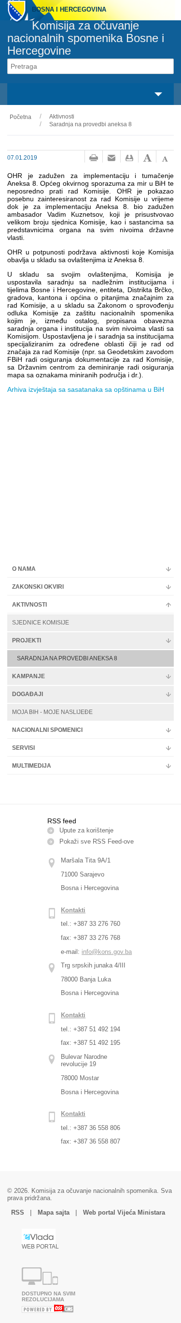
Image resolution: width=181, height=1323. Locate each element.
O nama (24, 568)
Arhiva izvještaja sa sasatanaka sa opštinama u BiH (85, 389)
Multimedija (31, 765)
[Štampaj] (93, 158)
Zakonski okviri (38, 586)
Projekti (26, 640)
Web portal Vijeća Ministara (124, 1212)
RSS (18, 1212)
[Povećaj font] (147, 158)
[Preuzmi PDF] (129, 158)
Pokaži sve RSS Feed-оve (96, 841)
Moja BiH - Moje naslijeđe (52, 712)
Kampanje (28, 676)
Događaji (27, 694)
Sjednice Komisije (40, 622)
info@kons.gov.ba (107, 951)
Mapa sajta (54, 1212)
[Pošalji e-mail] (111, 158)
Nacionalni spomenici (47, 730)
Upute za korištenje (86, 830)
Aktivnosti (61, 116)
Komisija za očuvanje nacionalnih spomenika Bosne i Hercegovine (85, 38)
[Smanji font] (165, 158)
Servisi (23, 747)
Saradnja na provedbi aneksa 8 (90, 124)
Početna (20, 117)
